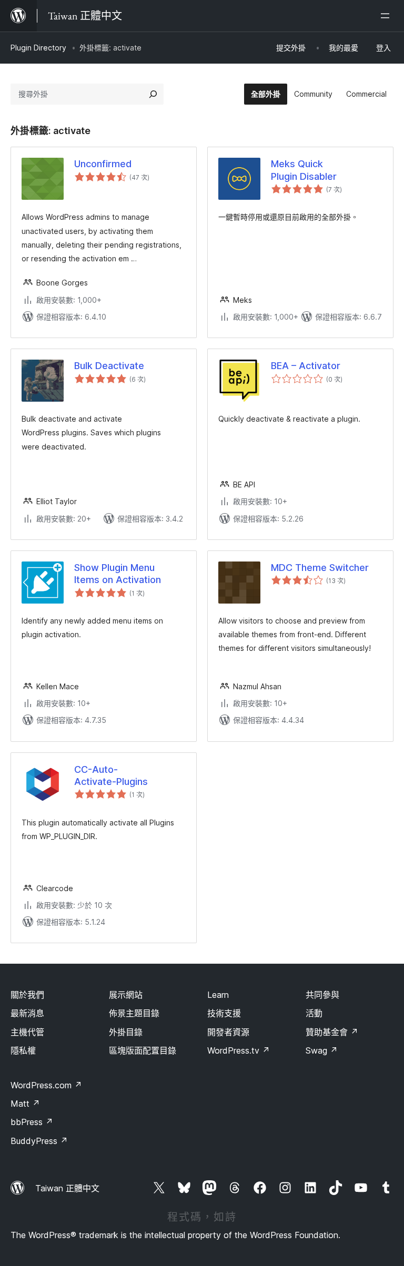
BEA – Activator (305, 365)
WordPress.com (46, 1085)
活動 (314, 1013)
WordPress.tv (238, 1050)
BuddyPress (39, 1141)
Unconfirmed (103, 163)
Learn (218, 994)
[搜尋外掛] (153, 94)
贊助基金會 (332, 1032)
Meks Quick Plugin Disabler (304, 169)
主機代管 (27, 1032)
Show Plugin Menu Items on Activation (117, 573)
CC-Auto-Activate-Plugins (111, 775)
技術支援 (224, 1013)
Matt (25, 1103)
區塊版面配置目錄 (142, 1050)
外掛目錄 (126, 1032)
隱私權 (23, 1050)
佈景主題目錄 (134, 1013)
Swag (322, 1050)
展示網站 (126, 994)
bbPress (32, 1122)
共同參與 (322, 994)
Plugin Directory (38, 47)
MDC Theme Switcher (320, 567)
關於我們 (27, 994)
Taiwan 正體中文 (67, 1188)
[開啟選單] (387, 16)
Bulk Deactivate (109, 365)
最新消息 (27, 1013)
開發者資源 (228, 1032)
